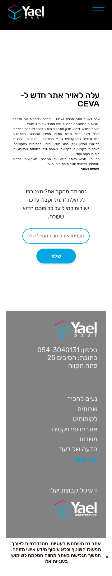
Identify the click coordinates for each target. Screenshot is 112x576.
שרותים (87, 409)
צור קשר (85, 459)
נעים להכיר (82, 399)
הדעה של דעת (78, 449)
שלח (56, 256)
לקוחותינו (84, 419)
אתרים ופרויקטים (74, 429)
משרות (88, 439)
